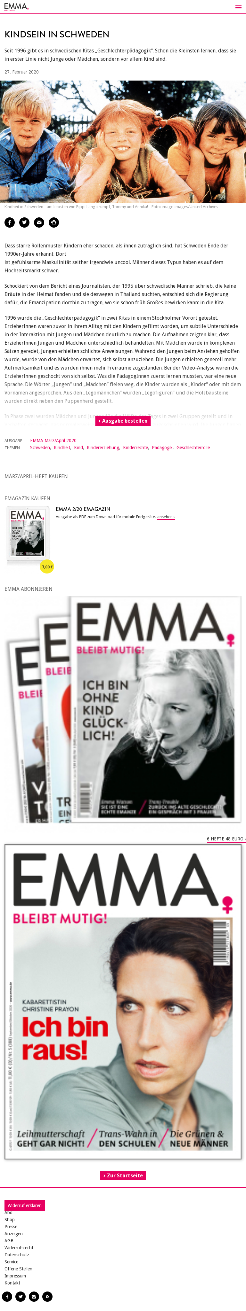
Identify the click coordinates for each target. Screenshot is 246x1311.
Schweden (40, 447)
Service (11, 1261)
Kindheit (62, 447)
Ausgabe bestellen (125, 421)
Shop (9, 1219)
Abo (8, 1212)
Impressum (15, 1275)
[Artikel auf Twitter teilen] (24, 222)
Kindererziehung (103, 447)
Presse (10, 1226)
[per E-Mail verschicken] (39, 222)
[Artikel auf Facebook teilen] (9, 222)
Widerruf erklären (25, 1205)
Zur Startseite (125, 1176)
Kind (78, 447)
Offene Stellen (18, 1268)
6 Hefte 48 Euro (225, 838)
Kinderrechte (135, 447)
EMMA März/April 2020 (53, 440)
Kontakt (12, 1282)
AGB (8, 1240)
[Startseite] (123, 7)
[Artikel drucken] (54, 222)
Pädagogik (162, 447)
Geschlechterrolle (193, 447)
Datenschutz (16, 1254)
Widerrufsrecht (18, 1247)
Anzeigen (13, 1233)
